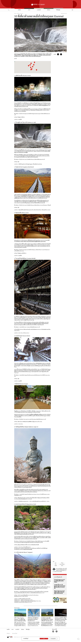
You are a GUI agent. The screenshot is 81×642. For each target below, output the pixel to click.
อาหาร (29, 9)
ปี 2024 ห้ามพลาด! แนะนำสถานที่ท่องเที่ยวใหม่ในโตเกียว (59, 581)
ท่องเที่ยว (19, 9)
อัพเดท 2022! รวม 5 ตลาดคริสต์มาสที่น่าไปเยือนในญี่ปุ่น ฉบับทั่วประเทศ (59, 592)
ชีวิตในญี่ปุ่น (58, 9)
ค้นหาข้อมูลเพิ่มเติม (53, 638)
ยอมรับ (44, 638)
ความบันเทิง (39, 9)
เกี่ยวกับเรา (8, 633)
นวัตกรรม (48, 9)
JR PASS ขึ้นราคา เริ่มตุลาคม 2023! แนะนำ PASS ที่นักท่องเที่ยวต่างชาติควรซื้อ (59, 586)
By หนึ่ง (15, 58)
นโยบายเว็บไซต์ (14, 633)
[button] (28, 66)
